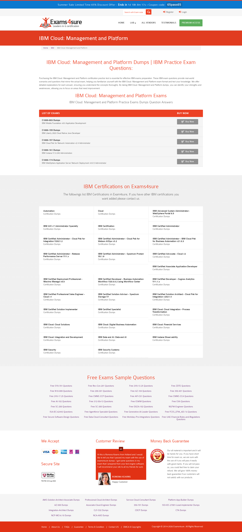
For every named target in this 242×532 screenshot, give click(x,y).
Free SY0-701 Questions (61, 386)
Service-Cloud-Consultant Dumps (141, 500)
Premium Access (191, 23)
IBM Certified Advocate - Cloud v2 (169, 254)
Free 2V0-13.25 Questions (141, 386)
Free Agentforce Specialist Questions (101, 412)
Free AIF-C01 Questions (141, 396)
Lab (132, 23)
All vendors (149, 23)
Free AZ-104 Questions (141, 391)
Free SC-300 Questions (101, 406)
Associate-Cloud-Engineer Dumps (101, 505)
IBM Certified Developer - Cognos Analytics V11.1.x (173, 280)
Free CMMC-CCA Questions (180, 396)
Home (121, 23)
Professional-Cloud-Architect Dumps (101, 500)
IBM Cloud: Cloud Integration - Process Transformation (171, 310)
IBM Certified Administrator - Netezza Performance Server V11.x (61, 255)
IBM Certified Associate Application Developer (175, 266)
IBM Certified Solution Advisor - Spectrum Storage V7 (118, 295)
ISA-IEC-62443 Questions (61, 412)
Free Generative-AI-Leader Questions (141, 412)
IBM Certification (106, 226)
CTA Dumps (181, 510)
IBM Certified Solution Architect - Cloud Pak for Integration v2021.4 (175, 295)
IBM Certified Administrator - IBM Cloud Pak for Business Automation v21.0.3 (174, 240)
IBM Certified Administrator (166, 226)
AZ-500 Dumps (61, 505)
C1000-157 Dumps (51, 140)
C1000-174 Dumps (51, 160)
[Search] (148, 12)
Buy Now (189, 121)
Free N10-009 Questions (61, 391)
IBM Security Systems (108, 350)
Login (184, 12)
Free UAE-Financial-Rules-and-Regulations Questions (181, 418)
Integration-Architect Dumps (61, 510)
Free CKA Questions (181, 401)
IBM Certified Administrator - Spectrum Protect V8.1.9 (121, 255)
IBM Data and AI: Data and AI (112, 337)
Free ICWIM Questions (141, 401)
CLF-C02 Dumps (101, 510)
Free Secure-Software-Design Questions (61, 417)
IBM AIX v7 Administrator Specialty (60, 226)
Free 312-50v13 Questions (101, 401)
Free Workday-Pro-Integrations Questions (141, 417)
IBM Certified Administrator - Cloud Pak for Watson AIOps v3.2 (119, 240)
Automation (48, 211)
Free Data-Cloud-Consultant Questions (101, 417)
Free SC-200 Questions (61, 406)
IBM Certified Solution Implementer (60, 309)
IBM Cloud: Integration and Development (63, 337)
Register (170, 12)
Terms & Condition (96, 527)
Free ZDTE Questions (180, 386)
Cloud (100, 211)
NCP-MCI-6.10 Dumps (61, 515)
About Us (55, 527)
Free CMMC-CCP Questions (101, 396)
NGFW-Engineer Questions (181, 406)
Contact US (114, 527)
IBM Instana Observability (165, 337)
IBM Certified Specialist (109, 309)
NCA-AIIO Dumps (101, 515)
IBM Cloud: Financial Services (167, 324)
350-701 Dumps (141, 505)
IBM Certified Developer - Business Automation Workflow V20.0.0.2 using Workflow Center (121, 280)
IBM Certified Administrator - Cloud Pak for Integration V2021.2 (64, 240)
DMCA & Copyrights (132, 527)
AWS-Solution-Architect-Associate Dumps (61, 500)
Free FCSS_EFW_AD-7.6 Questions (181, 412)
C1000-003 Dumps (51, 120)
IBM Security (49, 350)
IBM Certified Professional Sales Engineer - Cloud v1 (64, 295)
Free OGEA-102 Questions (141, 406)
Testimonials (168, 23)
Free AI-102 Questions (61, 401)
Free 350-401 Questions (181, 391)
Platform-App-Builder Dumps (181, 500)
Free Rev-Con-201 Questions (101, 386)
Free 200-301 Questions (101, 391)
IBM (52, 48)
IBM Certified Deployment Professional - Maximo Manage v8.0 (62, 280)
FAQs (66, 527)
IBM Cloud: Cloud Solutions (56, 324)
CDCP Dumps (141, 510)
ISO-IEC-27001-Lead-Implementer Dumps (181, 505)
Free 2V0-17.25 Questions (61, 396)
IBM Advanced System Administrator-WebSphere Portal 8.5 (171, 212)
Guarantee (78, 527)
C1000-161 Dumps (51, 150)
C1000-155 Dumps (51, 130)
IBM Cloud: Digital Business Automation (117, 324)
